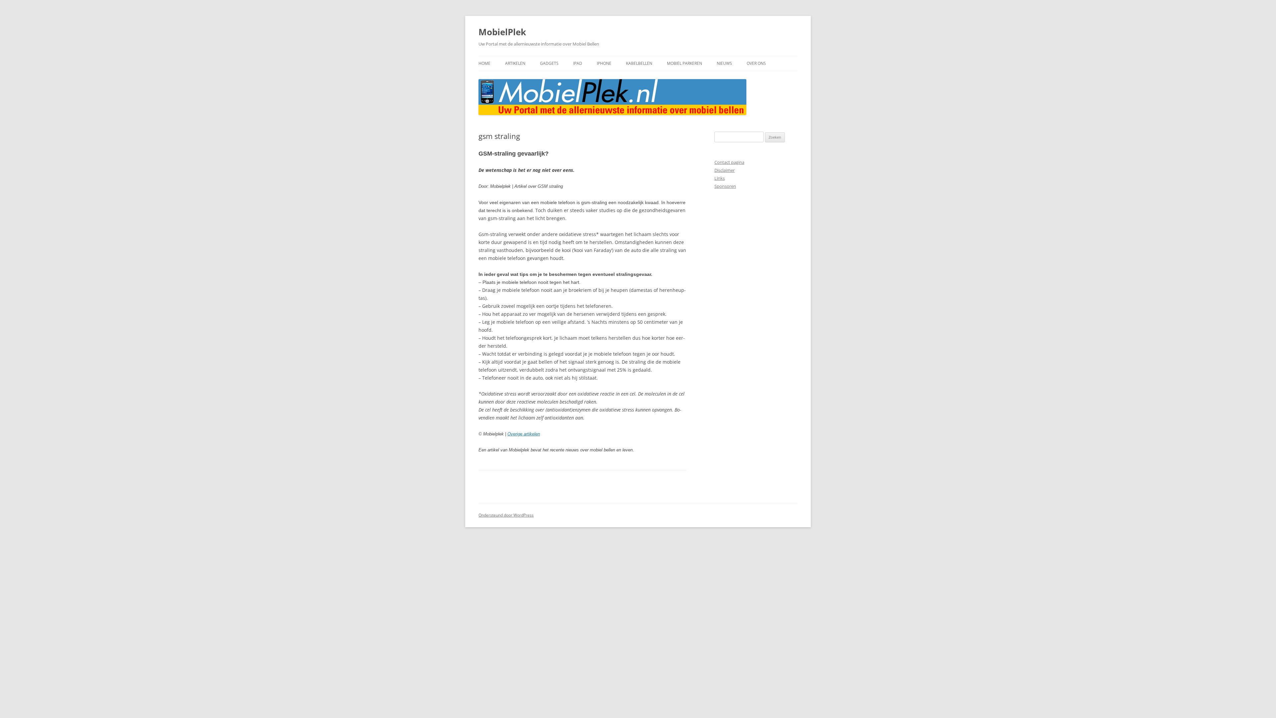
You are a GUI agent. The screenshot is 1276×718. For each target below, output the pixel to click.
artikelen (515, 63)
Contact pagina (729, 162)
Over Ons (756, 63)
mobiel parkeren (684, 63)
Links (719, 178)
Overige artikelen (523, 433)
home (484, 63)
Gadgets (549, 63)
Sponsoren (725, 186)
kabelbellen (639, 63)
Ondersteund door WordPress (506, 515)
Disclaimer (724, 170)
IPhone (604, 63)
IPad (577, 63)
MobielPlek (502, 32)
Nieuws (724, 63)
